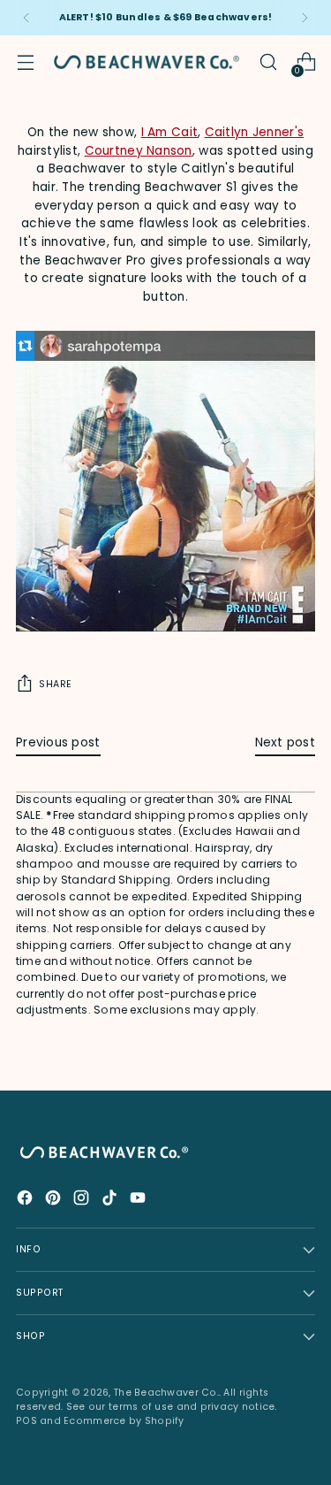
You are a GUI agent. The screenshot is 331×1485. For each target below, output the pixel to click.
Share (55, 684)
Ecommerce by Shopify (124, 1421)
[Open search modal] (268, 62)
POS (26, 1421)
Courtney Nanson (138, 150)
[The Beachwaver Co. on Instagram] (83, 1201)
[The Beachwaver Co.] (146, 62)
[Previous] (26, 17)
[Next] (304, 17)
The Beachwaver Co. (166, 1392)
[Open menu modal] (25, 62)
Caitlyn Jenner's (254, 132)
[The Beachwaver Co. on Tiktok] (111, 1201)
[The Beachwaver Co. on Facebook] (26, 1201)
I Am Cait (169, 132)
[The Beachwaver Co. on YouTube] (139, 1201)
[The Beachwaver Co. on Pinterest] (54, 1201)
